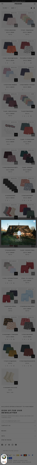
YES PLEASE (18, 240)
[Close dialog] (34, 221)
